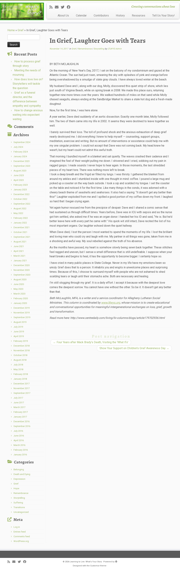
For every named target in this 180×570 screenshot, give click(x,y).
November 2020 (22, 270)
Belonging (19, 469)
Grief (21, 30)
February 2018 (21, 374)
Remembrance (21, 493)
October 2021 (20, 232)
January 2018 (20, 379)
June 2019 (19, 331)
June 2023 (19, 175)
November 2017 (22, 388)
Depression (19, 479)
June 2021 (19, 246)
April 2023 (19, 180)
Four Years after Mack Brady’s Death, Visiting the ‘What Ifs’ (90, 342)
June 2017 (19, 402)
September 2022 (22, 203)
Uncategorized (21, 512)
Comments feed (22, 536)
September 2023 (22, 166)
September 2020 (22, 274)
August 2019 (20, 322)
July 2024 (18, 147)
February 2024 (21, 151)
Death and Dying (22, 474)
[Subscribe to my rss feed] (52, 7)
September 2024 (22, 142)
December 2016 (22, 421)
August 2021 (20, 241)
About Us (63, 15)
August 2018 (20, 360)
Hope (16, 488)
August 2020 (20, 279)
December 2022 (22, 194)
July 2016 (18, 431)
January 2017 (20, 416)
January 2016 (20, 454)
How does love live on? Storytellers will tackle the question (28, 84)
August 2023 (20, 170)
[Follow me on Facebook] (70, 7)
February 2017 (21, 412)
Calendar (81, 15)
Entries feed (20, 531)
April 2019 (19, 336)
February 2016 (21, 450)
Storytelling (19, 498)
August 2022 (20, 208)
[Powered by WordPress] (116, 561)
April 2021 (19, 251)
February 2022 (21, 218)
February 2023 (21, 185)
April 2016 (19, 440)
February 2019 (21, 341)
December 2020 (22, 265)
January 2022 (20, 222)
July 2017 (18, 397)
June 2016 (19, 435)
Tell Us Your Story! (163, 15)
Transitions (19, 507)
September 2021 (22, 237)
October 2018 (20, 355)
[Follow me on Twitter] (64, 7)
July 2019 (18, 326)
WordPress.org (21, 541)
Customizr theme (98, 566)
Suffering (18, 502)
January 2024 (20, 156)
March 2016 (19, 445)
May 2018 (18, 369)
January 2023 (20, 189)
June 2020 (19, 284)
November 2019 (22, 312)
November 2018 (22, 350)
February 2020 (21, 298)
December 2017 (22, 383)
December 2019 (22, 308)
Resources (138, 15)
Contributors (101, 15)
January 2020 (20, 303)
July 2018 (18, 364)
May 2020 (18, 289)
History (120, 15)
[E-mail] (58, 7)
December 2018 (22, 345)
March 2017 (19, 407)
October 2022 (20, 199)
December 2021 (22, 227)
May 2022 (18, 213)
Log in (17, 527)
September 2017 (22, 393)
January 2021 (20, 260)
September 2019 (22, 317)
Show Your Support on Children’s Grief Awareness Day (134, 348)
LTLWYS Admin (115, 49)
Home (11, 30)
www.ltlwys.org (110, 302)
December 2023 (22, 161)
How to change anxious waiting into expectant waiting (28, 115)
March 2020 (19, 293)
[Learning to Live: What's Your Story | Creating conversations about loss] (21, 11)
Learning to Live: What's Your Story (86, 562)
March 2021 (19, 256)
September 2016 (22, 426)
